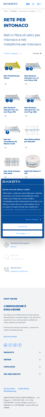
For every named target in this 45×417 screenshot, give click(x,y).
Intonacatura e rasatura (27, 11)
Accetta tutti (22, 226)
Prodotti (13, 11)
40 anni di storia (10, 336)
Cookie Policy (23, 388)
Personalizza (21, 233)
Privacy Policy (9, 388)
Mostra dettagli (32, 219)
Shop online (10, 299)
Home (6, 11)
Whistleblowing (10, 391)
